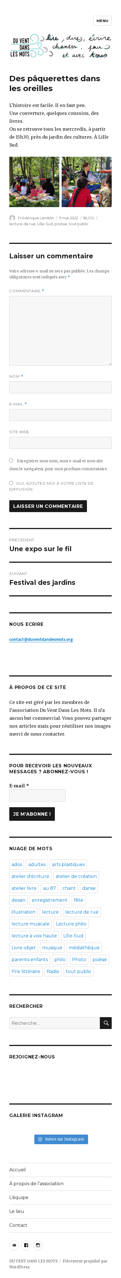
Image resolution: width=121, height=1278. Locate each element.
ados (17, 864)
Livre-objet (24, 947)
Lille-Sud (45, 224)
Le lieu (16, 1211)
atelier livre (24, 888)
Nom (16, 376)
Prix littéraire (26, 971)
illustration (23, 912)
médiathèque (84, 947)
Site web (19, 431)
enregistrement (50, 900)
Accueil (17, 1169)
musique (52, 947)
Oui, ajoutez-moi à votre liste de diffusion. (51, 486)
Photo (79, 959)
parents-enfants (30, 959)
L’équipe (18, 1197)
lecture (50, 912)
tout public (79, 224)
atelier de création (76, 876)
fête (78, 900)
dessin (18, 900)
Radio (53, 971)
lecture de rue (22, 224)
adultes (37, 864)
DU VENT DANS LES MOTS (33, 1261)
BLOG (88, 218)
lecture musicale (31, 924)
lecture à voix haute (34, 935)
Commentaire (26, 291)
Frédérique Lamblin (36, 218)
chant (69, 888)
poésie (61, 224)
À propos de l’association (36, 1183)
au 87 (49, 888)
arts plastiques (68, 864)
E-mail (18, 404)
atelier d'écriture (30, 876)
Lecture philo (71, 924)
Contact (18, 1225)
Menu (103, 20)
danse (89, 888)
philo (60, 959)
